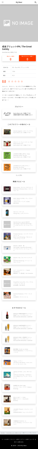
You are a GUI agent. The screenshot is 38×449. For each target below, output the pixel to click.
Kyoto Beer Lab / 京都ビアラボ (9, 52)
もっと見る (19, 175)
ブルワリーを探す (15, 439)
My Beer (19, 2)
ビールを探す (5, 439)
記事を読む (21, 442)
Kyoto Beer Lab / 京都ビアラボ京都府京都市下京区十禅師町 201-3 (22, 114)
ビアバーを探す (25, 439)
